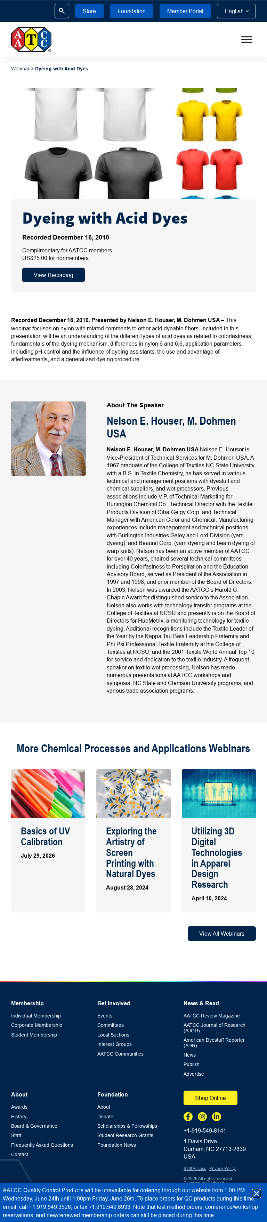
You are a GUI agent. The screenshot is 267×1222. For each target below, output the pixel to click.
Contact (19, 1154)
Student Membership (34, 1035)
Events (104, 1016)
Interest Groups (114, 1044)
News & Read (201, 1003)
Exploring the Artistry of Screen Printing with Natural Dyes (131, 852)
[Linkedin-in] (216, 1116)
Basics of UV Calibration (45, 836)
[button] (256, 1193)
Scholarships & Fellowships (127, 1126)
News (190, 1055)
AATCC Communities (120, 1054)
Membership (27, 1003)
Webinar (20, 68)
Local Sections (113, 1035)
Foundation (112, 1094)
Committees (110, 1025)
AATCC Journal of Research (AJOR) (214, 1028)
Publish (192, 1064)
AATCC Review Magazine (212, 1016)
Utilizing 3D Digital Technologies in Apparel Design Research (217, 857)
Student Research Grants (125, 1135)
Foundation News (116, 1145)
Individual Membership (36, 1016)
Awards (19, 1107)
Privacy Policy (222, 1168)
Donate (105, 1116)
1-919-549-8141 (206, 1130)
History (18, 1116)
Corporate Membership (36, 1025)
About (19, 1094)
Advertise (194, 1074)
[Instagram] (202, 1116)
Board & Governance (34, 1126)
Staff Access (195, 1168)
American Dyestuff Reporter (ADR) (214, 1043)
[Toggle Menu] (246, 39)
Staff (16, 1135)
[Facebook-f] (188, 1116)
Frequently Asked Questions (42, 1145)
